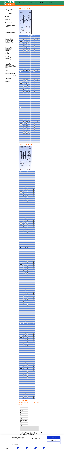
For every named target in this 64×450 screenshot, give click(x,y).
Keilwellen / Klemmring (8, 78)
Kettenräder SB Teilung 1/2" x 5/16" (7, 52)
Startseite (21, 2)
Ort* (20, 414)
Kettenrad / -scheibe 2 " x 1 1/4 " (9, 49)
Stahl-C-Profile (7, 26)
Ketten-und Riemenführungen (9, 23)
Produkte (35, 2)
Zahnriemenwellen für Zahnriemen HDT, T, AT (10, 74)
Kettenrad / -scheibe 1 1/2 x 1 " (9, 47)
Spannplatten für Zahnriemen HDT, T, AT (10, 75)
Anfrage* (21, 425)
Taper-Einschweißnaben (8, 64)
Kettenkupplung (7, 12)
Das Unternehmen (28, 2)
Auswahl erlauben (54, 440)
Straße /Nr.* (21, 410)
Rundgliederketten (7, 19)
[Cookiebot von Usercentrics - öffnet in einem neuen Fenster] (6, 448)
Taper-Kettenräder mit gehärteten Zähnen (10, 62)
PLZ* (20, 412)
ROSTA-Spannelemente (8, 28)
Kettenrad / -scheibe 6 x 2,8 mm (9, 37)
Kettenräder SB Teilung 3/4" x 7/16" (7, 55)
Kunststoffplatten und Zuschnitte (10, 25)
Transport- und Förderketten (9, 15)
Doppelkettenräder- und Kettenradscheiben (10, 66)
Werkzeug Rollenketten (8, 22)
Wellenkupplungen (7, 81)
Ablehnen (53, 443)
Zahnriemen (6, 70)
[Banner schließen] (62, 436)
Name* (21, 406)
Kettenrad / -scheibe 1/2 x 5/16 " (9, 43)
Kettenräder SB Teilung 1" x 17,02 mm (8, 57)
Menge (21, 423)
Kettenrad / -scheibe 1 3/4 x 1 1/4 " (9, 48)
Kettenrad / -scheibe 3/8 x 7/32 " (9, 39)
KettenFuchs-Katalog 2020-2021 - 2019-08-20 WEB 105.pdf (29, 402)
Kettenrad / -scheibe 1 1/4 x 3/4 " (9, 46)
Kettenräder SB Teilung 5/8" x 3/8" (7, 54)
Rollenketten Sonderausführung (9, 9)
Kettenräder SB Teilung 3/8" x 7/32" (7, 50)
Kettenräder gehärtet (7, 58)
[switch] (27, 448)
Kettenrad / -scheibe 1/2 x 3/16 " (9, 41)
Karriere (46, 2)
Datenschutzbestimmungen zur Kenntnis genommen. (27, 434)
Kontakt (50, 2)
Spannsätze (6, 67)
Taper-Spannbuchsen (8, 63)
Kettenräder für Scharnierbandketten (9, 65)
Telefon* (21, 418)
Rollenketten (7, 7)
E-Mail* (21, 416)
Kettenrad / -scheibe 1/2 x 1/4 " (9, 42)
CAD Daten (41, 2)
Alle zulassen (54, 437)
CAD (37, 37)
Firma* (20, 408)
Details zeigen (49, 448)
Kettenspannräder (7, 31)
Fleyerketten (7, 16)
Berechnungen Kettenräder (8, 35)
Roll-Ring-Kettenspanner (8, 29)
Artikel (20, 421)
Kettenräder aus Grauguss (8, 59)
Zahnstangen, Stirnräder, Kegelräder (10, 32)
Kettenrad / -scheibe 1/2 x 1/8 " (9, 40)
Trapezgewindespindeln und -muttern (10, 77)
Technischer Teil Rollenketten (9, 13)
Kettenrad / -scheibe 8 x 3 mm (9, 38)
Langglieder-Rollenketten (8, 10)
